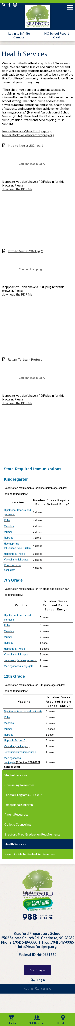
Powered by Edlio (38, 989)
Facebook (9, 5)
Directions (63, 1022)
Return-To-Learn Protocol (25, 359)
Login (37, 980)
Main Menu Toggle (70, 7)
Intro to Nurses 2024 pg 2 (25, 251)
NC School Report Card (56, 35)
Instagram (4, 5)
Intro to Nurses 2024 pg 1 (25, 145)
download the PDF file (17, 189)
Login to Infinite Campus (19, 35)
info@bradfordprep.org (37, 946)
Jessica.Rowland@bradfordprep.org (26, 131)
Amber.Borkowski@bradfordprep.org (28, 135)
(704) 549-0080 (25, 942)
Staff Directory (36, 1022)
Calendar (11, 1022)
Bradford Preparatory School (37, 16)
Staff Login (37, 970)
